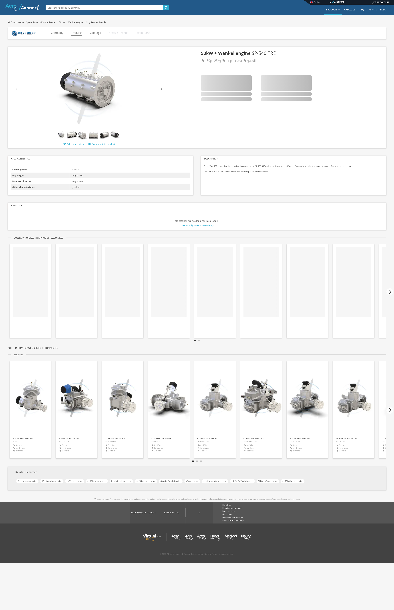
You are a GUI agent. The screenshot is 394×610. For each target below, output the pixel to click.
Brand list (226, 505)
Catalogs (349, 9)
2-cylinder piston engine (121, 481)
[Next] (161, 89)
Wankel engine (192, 481)
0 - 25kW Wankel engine (292, 481)
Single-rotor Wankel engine (215, 481)
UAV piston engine (74, 481)
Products (332, 9)
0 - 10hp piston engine (146, 481)
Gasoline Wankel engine (170, 481)
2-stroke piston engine (27, 481)
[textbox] (104, 7)
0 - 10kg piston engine (96, 481)
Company (57, 33)
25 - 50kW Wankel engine (242, 481)
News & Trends (377, 9)
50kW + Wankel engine (267, 481)
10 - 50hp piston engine (52, 481)
